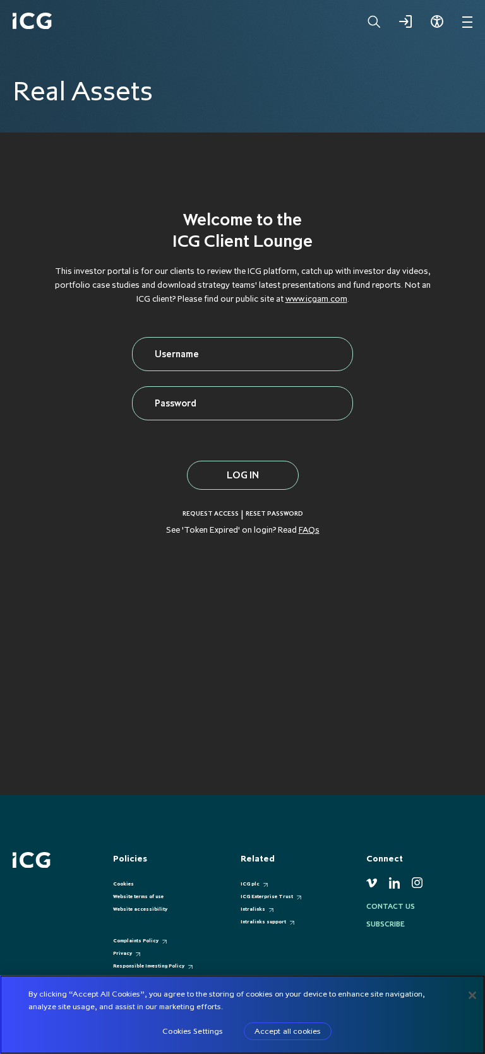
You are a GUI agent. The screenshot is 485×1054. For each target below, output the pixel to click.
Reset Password (274, 514)
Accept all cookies (287, 1031)
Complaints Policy (136, 940)
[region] (242, 1014)
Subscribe (385, 924)
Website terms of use (138, 896)
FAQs (309, 529)
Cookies (123, 883)
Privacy (122, 953)
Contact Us (390, 906)
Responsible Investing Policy (148, 965)
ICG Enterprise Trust (267, 896)
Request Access (211, 514)
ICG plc (250, 883)
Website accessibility (140, 909)
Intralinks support (263, 921)
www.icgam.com (316, 298)
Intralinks (253, 909)
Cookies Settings (192, 1031)
